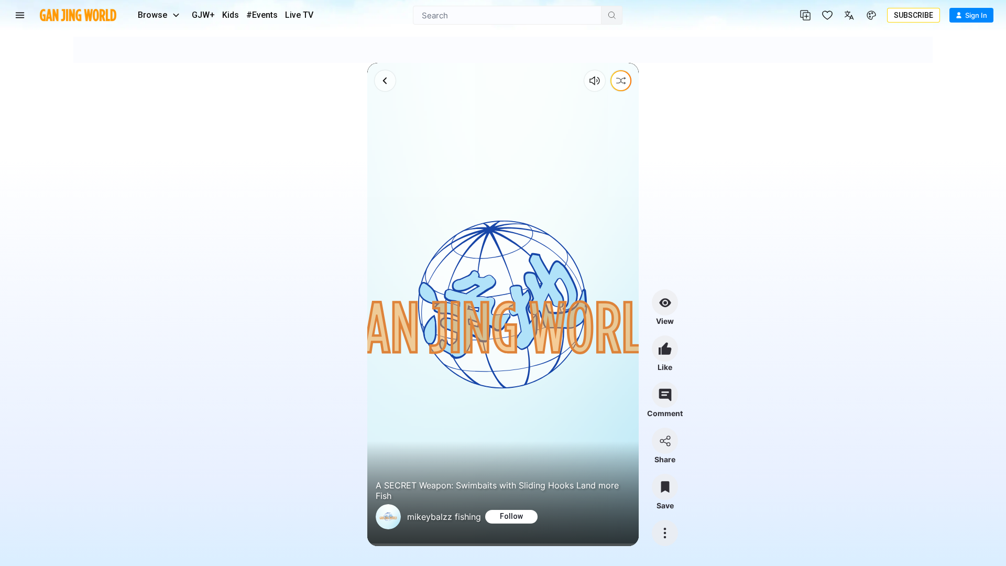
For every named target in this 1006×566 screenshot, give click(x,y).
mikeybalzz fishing (444, 516)
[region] (503, 304)
